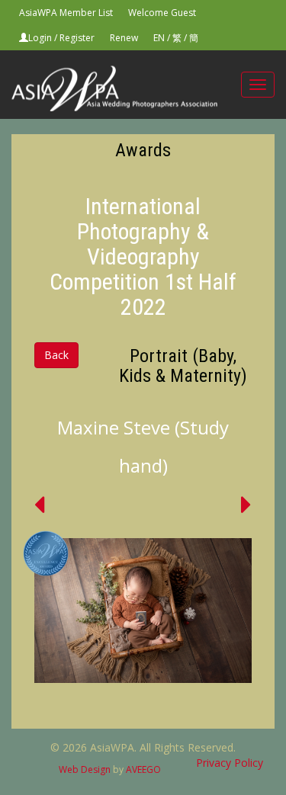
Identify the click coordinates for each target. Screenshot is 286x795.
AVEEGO (143, 769)
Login (40, 37)
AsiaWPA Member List (66, 12)
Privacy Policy (229, 762)
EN (159, 37)
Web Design (85, 769)
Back (56, 355)
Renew (124, 37)
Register (77, 37)
